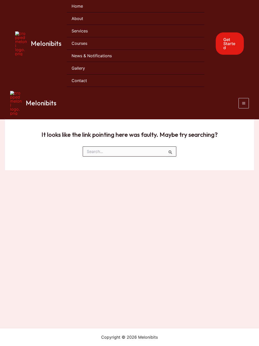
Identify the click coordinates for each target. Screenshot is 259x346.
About (77, 18)
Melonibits (46, 43)
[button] (226, 43)
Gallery (78, 68)
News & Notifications (92, 55)
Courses (79, 43)
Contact (79, 80)
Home (77, 6)
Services (80, 30)
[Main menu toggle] (244, 103)
